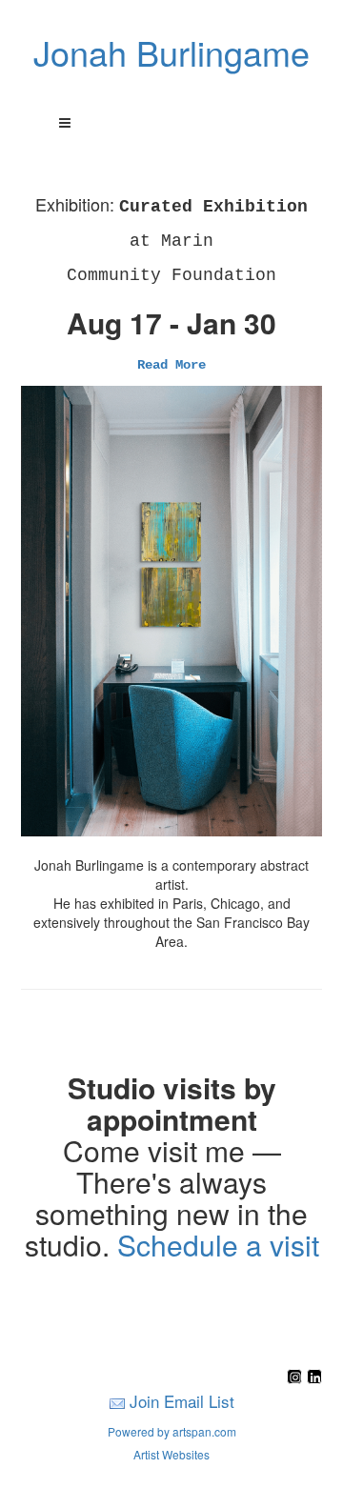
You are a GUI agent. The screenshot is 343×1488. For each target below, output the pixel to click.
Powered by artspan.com (172, 1431)
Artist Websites (171, 1454)
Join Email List (182, 1401)
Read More (171, 364)
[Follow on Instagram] (297, 1378)
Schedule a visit (218, 1244)
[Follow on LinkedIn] (314, 1378)
